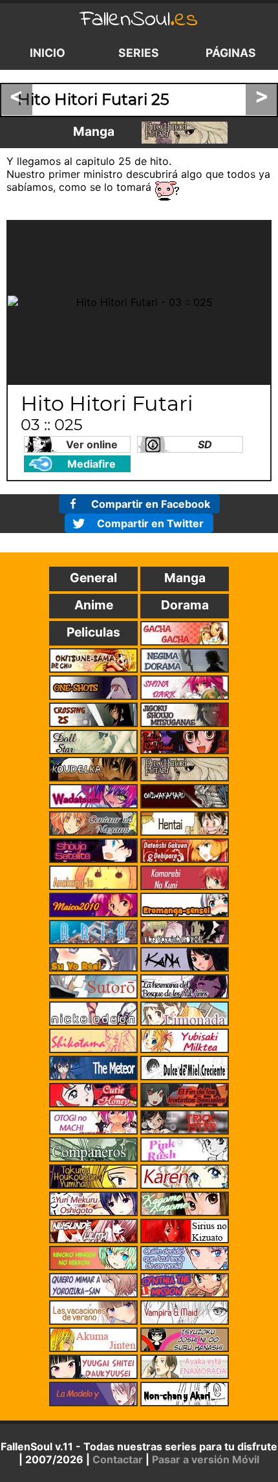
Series (138, 53)
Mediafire (91, 463)
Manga (93, 131)
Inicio (47, 53)
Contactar (117, 1459)
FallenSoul (139, 19)
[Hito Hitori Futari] (184, 132)
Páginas (231, 53)
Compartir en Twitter (150, 523)
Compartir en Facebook (150, 503)
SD (205, 444)
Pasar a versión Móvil (205, 1459)
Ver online (92, 444)
